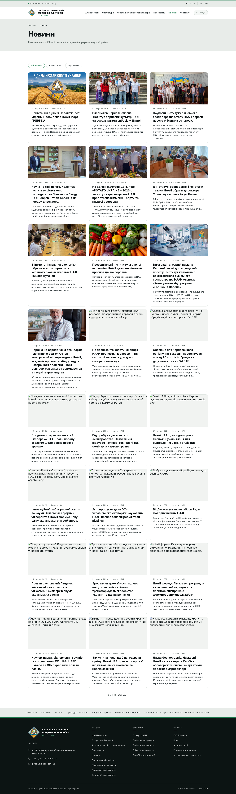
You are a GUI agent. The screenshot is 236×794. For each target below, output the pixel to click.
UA (187, 3)
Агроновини (73, 65)
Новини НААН (55, 65)
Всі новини (36, 65)
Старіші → (123, 695)
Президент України (77, 712)
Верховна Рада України (127, 712)
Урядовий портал (101, 712)
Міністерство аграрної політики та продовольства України (176, 712)
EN (193, 3)
